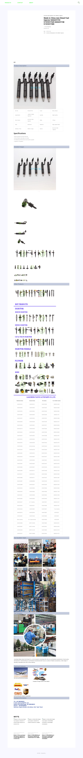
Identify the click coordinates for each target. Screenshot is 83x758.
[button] (8, 2)
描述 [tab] (14, 62)
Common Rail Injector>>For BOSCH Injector (53, 15)
